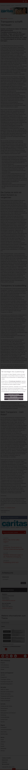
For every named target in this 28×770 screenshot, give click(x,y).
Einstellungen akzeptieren (13, 394)
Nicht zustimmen (13, 396)
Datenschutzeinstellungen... (14, 399)
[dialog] (14, 385)
